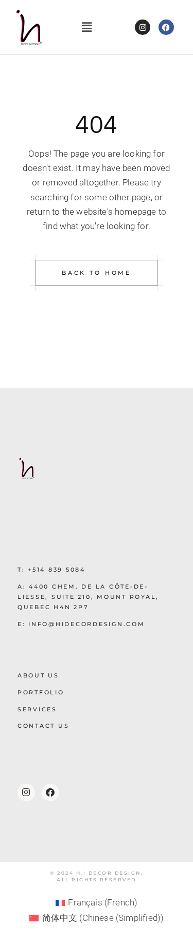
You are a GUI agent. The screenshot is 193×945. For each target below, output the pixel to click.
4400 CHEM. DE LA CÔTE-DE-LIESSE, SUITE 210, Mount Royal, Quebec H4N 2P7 (88, 597)
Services (37, 709)
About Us (38, 675)
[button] (87, 27)
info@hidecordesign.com (86, 624)
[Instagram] (142, 27)
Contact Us (43, 725)
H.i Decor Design (108, 873)
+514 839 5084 (56, 569)
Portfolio (40, 692)
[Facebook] (166, 27)
